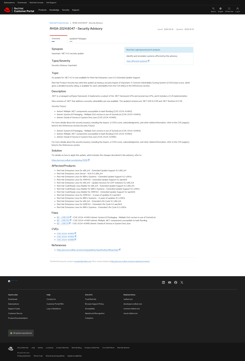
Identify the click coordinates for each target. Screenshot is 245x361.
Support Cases (14, 308)
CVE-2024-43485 (65, 239)
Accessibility (90, 308)
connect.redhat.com (132, 308)
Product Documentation (18, 318)
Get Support (51, 2)
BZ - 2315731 (63, 223)
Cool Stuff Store (108, 348)
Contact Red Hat (62, 348)
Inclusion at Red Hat (92, 348)
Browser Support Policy (94, 304)
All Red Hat (229, 11)
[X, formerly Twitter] (181, 283)
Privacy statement (23, 356)
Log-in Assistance (54, 308)
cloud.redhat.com (131, 313)
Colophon (89, 318)
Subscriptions (9, 2)
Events (40, 348)
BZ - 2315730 (63, 220)
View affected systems (136, 61)
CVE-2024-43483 (65, 233)
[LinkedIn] (163, 283)
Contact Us (51, 299)
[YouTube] (169, 283)
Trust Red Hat (90, 299)
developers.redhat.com (133, 304)
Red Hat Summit (123, 348)
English (220, 11)
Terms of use (38, 356)
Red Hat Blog (77, 348)
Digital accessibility (75, 356)
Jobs (33, 348)
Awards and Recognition (95, 313)
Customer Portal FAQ (55, 304)
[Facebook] (175, 283)
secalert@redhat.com (83, 261)
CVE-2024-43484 (65, 236)
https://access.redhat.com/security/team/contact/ (130, 261)
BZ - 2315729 (63, 217)
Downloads (22, 2)
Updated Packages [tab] (77, 38)
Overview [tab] (56, 38)
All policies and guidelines (55, 356)
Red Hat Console (36, 2)
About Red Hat (22, 348)
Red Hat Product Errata (59, 23)
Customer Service (15, 313)
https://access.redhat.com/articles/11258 (70, 160)
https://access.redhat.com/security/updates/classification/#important (87, 250)
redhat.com (128, 299)
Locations (49, 348)
